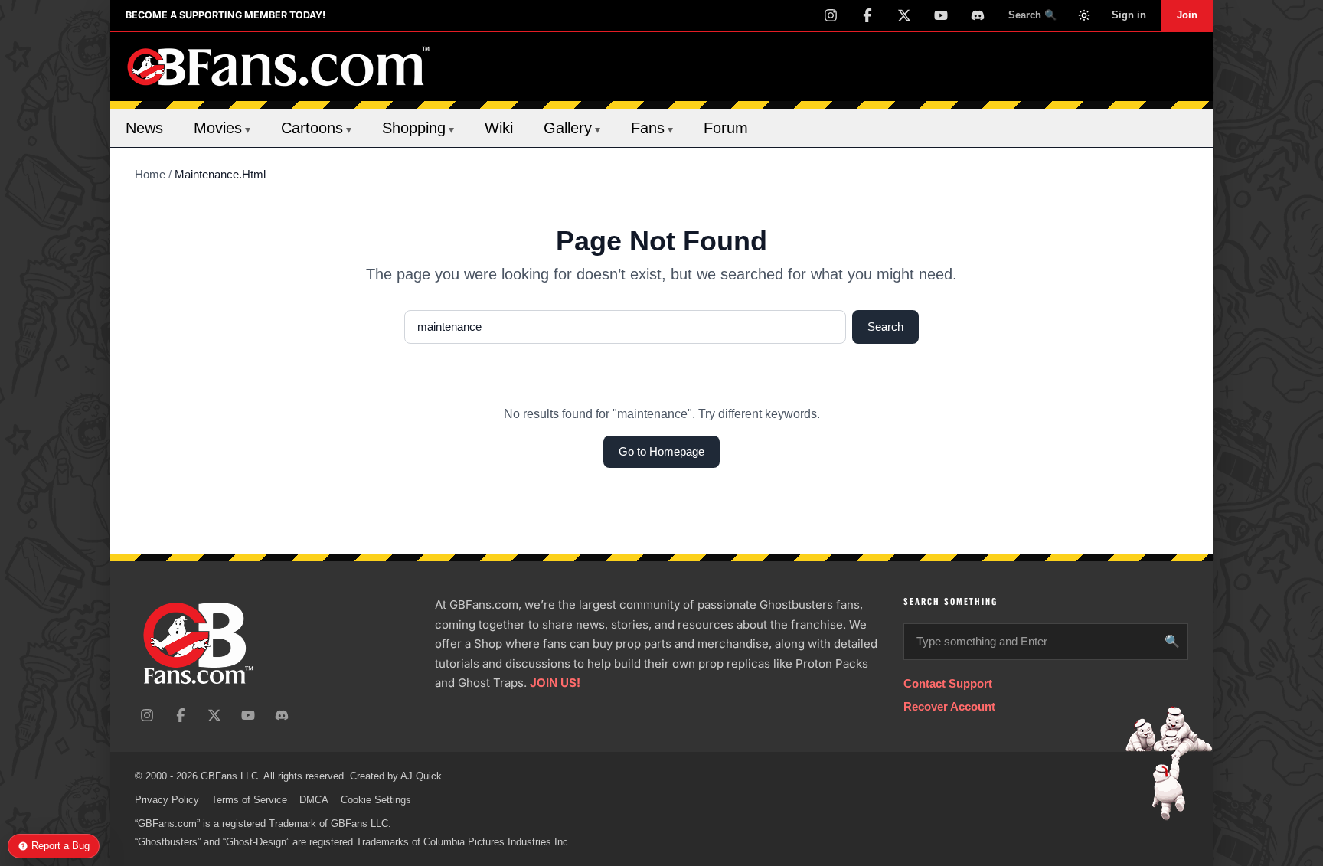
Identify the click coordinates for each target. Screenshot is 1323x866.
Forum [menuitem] (726, 127)
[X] (904, 15)
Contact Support (947, 683)
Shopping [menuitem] (418, 127)
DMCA (313, 800)
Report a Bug (60, 845)
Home (150, 174)
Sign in (1129, 15)
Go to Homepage (661, 451)
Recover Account (949, 706)
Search (885, 326)
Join (1187, 15)
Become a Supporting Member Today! (225, 15)
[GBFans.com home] (279, 66)
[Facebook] (867, 15)
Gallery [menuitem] (572, 127)
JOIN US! (555, 682)
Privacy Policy (167, 800)
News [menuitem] (144, 127)
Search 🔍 (1032, 15)
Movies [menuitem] (222, 127)
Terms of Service (249, 800)
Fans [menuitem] (652, 127)
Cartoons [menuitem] (316, 127)
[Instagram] (830, 15)
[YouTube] (941, 15)
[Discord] (977, 15)
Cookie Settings (376, 800)
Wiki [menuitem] (499, 127)
